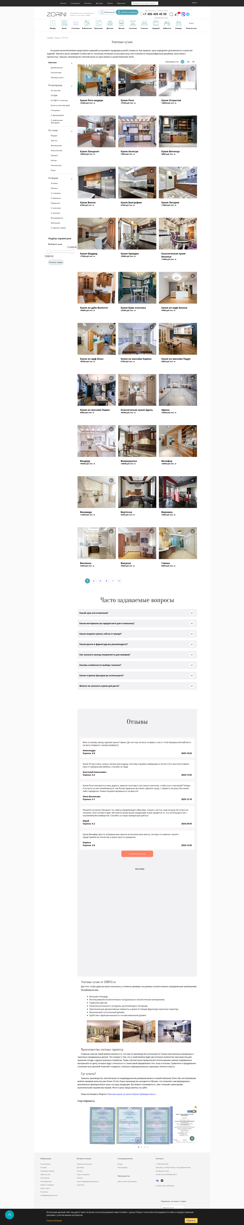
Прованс (54, 155)
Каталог (63, 3)
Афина (165, 409)
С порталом (56, 208)
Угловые (54, 183)
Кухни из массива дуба (60, 105)
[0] (176, 15)
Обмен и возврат (47, 1185)
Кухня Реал (127, 100)
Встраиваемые (57, 218)
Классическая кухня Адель (137, 409)
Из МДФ (54, 95)
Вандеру (85, 460)
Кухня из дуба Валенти (94, 307)
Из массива (55, 90)
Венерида (86, 512)
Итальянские (56, 73)
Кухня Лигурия (170, 202)
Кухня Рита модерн (91, 100)
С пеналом (55, 213)
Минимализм (56, 145)
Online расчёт (109, 12)
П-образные (56, 198)
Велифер (166, 460)
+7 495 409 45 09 (162, 1164)
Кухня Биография (131, 202)
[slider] (49, 251)
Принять (191, 1220)
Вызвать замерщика (129, 12)
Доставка (99, 3)
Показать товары (56, 262)
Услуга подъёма (83, 1174)
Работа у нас (45, 1174)
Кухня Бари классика (133, 307)
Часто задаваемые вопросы (88, 1181)
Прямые (54, 188)
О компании (75, 3)
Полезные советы (47, 1171)
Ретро (53, 170)
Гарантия (80, 1185)
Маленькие (55, 223)
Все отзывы (139, 869)
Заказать (85, 108)
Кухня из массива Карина (136, 358)
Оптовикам (44, 1178)
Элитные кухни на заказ (119, 1094)
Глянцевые (55, 110)
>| (119, 580)
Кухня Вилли (88, 202)
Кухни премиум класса (144, 1094)
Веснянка (85, 563)
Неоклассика (56, 165)
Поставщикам (45, 1181)
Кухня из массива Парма (95, 409)
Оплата (110, 3)
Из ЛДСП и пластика (59, 100)
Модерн (54, 136)
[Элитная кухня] (97, 80)
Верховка (167, 512)
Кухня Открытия (171, 100)
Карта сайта (45, 1188)
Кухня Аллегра (129, 151)
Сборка (80, 1178)
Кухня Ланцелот (89, 151)
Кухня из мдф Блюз (91, 358)
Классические (56, 150)
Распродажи (122, 1167)
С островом (55, 193)
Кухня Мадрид (88, 253)
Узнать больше (54, 1220)
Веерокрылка (129, 460)
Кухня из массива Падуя (175, 358)
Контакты (88, 3)
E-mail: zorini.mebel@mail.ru (166, 1174)
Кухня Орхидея (130, 253)
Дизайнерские (57, 68)
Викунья (126, 563)
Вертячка (126, 512)
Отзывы (43, 1167)
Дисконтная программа (127, 1181)
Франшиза (121, 3)
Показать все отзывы (137, 854)
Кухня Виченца (170, 151)
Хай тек (54, 141)
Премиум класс (57, 78)
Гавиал (165, 563)
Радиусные (55, 203)
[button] (138, 1147)
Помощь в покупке (84, 1164)
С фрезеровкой (57, 115)
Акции (120, 1164)
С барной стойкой (58, 228)
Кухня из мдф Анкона (174, 307)
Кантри (54, 160)
